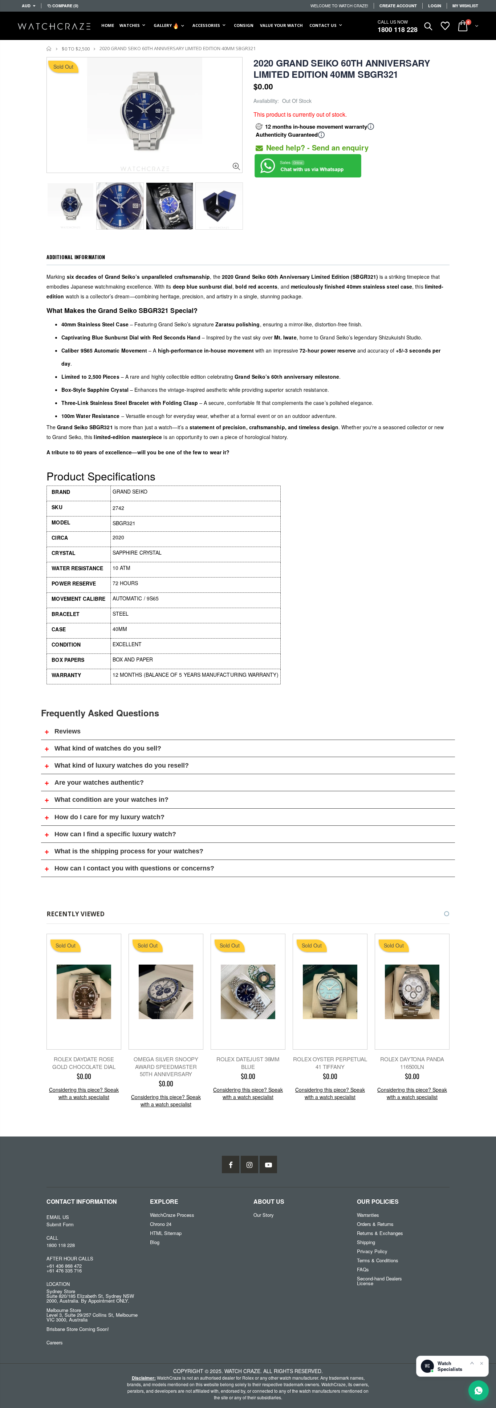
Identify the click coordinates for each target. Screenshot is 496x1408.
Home (49, 48)
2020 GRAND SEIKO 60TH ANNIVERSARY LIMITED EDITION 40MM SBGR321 (341, 68)
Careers (54, 1342)
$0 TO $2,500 (76, 48)
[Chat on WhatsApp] (478, 1390)
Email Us (57, 1217)
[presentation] (54, 204)
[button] (440, 913)
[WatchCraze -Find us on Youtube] (268, 1164)
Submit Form (60, 1224)
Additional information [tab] (75, 257)
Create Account (398, 5)
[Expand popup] (472, 1363)
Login (434, 5)
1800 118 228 (398, 29)
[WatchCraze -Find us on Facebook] (230, 1164)
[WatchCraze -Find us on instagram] (249, 1164)
